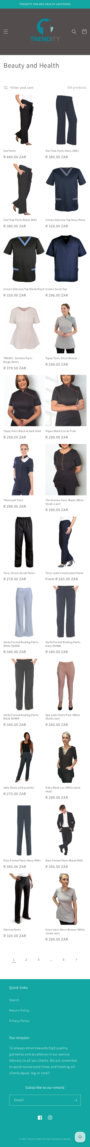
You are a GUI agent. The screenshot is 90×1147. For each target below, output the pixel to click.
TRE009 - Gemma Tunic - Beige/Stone (18, 360)
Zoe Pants (9, 150)
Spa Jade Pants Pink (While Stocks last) (62, 716)
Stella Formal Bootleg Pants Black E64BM (20, 716)
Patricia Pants (12, 929)
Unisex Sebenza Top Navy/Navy (65, 220)
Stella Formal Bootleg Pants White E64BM (20, 644)
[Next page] (76, 959)
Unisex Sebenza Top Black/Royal (24, 289)
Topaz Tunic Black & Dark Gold (22, 431)
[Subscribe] (75, 1100)
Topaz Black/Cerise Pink (60, 431)
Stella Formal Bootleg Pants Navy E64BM (62, 644)
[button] (6, 32)
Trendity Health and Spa (39, 1139)
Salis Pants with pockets (18, 787)
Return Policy (19, 1010)
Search (14, 1000)
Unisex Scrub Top (56, 289)
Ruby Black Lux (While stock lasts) (62, 789)
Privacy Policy (19, 1021)
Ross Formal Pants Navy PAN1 (22, 860)
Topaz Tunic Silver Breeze (61, 358)
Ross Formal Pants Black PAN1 (64, 860)
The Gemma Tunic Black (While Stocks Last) (64, 502)
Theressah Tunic (13, 500)
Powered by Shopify (61, 1139)
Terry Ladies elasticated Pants (64, 573)
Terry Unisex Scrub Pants (19, 573)
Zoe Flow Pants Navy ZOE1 (61, 150)
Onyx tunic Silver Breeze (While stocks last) (65, 931)
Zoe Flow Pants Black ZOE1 (20, 220)
